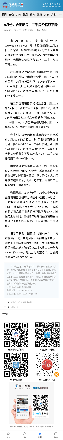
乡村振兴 (56, 14)
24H (18, 14)
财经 (25, 14)
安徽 (11, 14)
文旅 (46, 14)
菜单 (59, 12)
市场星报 (31, 30)
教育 (32, 14)
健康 (39, 14)
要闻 (4, 14)
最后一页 (14, 307)
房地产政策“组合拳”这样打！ (22, 302)
